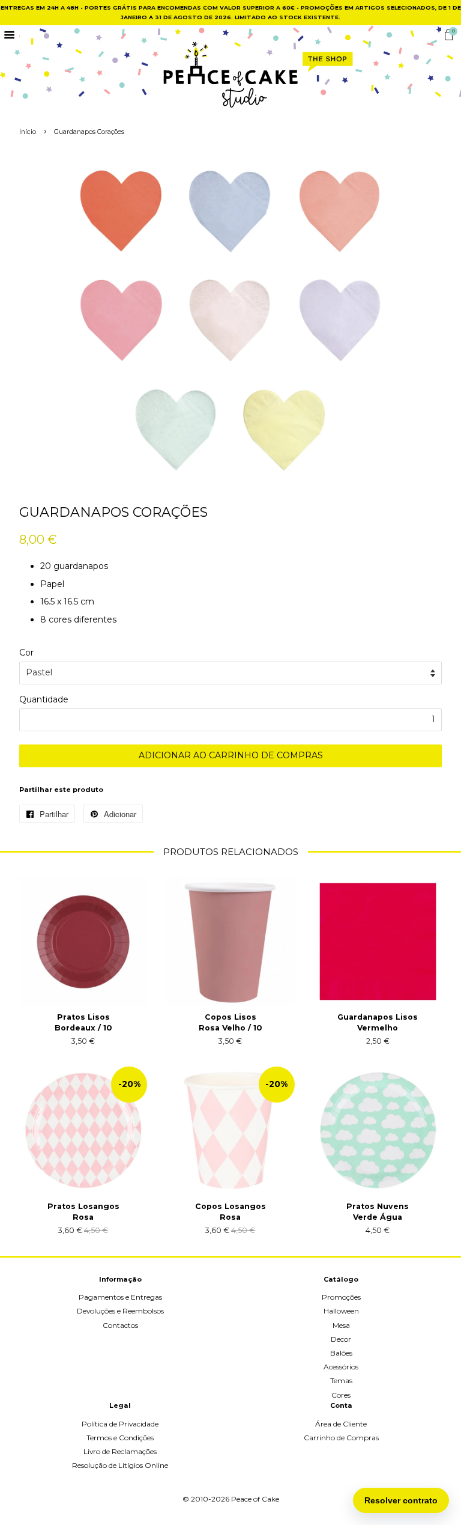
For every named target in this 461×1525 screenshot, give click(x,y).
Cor (26, 652)
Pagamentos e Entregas (120, 1296)
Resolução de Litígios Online (120, 1465)
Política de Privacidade (120, 1423)
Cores (341, 1394)
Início (27, 132)
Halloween (341, 1310)
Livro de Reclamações (120, 1451)
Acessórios (341, 1366)
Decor (341, 1339)
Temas (341, 1380)
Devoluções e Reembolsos (120, 1310)
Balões (341, 1352)
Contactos (120, 1325)
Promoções (341, 1296)
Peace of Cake (255, 1498)
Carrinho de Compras (341, 1437)
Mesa (341, 1325)
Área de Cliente (341, 1423)
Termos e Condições (120, 1437)
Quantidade (43, 699)
